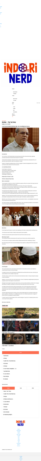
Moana (5, 358)
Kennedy (6, 379)
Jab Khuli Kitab (7, 371)
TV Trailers (18, 435)
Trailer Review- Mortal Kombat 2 (8, 333)
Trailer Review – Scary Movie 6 (8, 345)
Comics (19, 436)
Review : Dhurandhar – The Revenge (9, 320)
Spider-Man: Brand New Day (9, 394)
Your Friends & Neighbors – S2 (10, 369)
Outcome (6, 363)
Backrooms (6, 356)
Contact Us (18, 445)
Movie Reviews (19, 430)
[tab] (20, 352)
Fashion (19, 440)
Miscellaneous (19, 443)
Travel (19, 439)
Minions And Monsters (8, 399)
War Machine (6, 412)
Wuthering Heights (8, 415)
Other (18, 438)
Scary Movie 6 (7, 374)
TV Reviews (18, 431)
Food (18, 442)
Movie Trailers (19, 434)
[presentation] (20, 352)
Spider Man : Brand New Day (9, 361)
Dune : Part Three (7, 391)
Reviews (19, 429)
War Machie (6, 376)
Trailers (19, 433)
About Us (18, 444)
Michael (5, 366)
